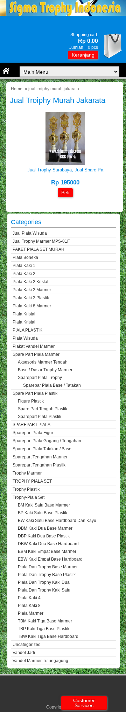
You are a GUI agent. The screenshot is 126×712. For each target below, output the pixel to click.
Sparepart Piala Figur (33, 432)
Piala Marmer (30, 613)
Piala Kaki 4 (29, 597)
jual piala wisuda (30, 233)
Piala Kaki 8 (29, 605)
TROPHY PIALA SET (32, 481)
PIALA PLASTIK (27, 330)
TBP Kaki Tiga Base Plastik (43, 628)
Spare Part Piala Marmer (36, 354)
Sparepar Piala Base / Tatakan (52, 385)
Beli (65, 192)
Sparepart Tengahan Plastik (39, 465)
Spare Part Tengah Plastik (42, 408)
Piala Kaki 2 (24, 273)
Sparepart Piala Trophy (40, 377)
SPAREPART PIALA (31, 424)
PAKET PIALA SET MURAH (38, 249)
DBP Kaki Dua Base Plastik (44, 536)
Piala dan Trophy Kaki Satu (44, 590)
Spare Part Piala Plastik (35, 393)
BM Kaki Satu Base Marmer (44, 505)
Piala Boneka (25, 257)
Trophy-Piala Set (28, 497)
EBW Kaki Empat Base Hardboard (50, 559)
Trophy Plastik (26, 489)
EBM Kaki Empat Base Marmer (47, 551)
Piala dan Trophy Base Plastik (47, 574)
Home (16, 88)
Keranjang (83, 55)
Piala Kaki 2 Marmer (32, 289)
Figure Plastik (31, 401)
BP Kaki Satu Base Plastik (42, 512)
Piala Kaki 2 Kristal (30, 281)
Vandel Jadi (24, 652)
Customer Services (84, 703)
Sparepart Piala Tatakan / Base (42, 448)
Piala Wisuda (25, 338)
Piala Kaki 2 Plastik (31, 297)
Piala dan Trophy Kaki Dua (44, 582)
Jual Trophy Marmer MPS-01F (41, 241)
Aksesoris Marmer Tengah (43, 362)
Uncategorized (27, 644)
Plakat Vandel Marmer (34, 346)
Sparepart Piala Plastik (39, 416)
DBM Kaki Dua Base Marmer (45, 528)
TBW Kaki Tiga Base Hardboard (48, 636)
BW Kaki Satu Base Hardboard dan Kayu (57, 520)
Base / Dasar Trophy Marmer (45, 369)
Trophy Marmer (27, 473)
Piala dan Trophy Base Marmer (48, 566)
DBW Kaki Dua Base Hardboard (48, 543)
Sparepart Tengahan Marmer (40, 457)
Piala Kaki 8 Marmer (32, 305)
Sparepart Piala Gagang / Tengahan (47, 440)
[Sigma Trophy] (63, 14)
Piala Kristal (24, 314)
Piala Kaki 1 (24, 265)
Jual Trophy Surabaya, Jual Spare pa (65, 169)
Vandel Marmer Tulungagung (40, 660)
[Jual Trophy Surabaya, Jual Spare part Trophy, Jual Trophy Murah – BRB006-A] (65, 163)
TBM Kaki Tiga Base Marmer (45, 621)
